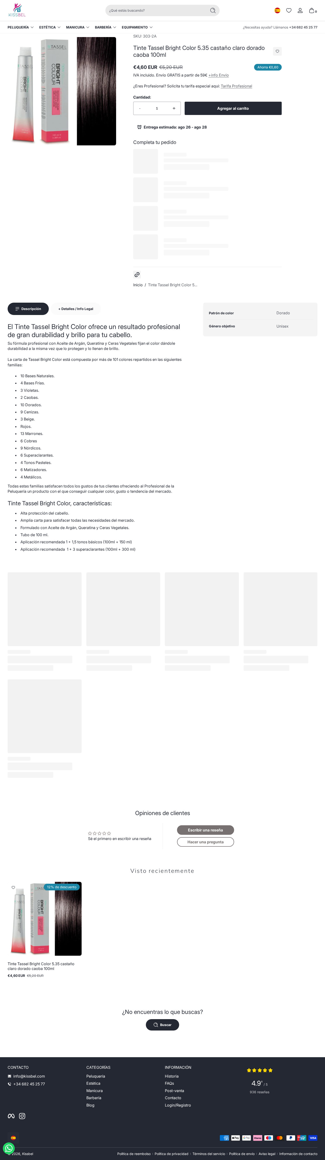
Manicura (75, 27)
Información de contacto (298, 1154)
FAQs (169, 1083)
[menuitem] (123, 1076)
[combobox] (154, 10)
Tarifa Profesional (236, 86)
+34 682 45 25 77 (303, 27)
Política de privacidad (171, 1154)
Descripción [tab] (31, 309)
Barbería (103, 27)
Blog (90, 1105)
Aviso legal (267, 1154)
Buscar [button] (166, 1025)
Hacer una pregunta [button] (205, 842)
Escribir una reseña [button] (205, 830)
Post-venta (174, 1090)
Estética (47, 27)
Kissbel (27, 1154)
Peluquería (18, 27)
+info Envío (218, 75)
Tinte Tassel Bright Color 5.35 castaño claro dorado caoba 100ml (41, 966)
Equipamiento (135, 27)
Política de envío (242, 1154)
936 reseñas (259, 1092)
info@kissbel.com (29, 1076)
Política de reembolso (134, 1154)
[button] (277, 10)
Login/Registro (178, 1105)
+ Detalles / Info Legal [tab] (75, 309)
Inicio (138, 284)
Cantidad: (142, 97)
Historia (172, 1076)
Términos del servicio (208, 1154)
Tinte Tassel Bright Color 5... (172, 284)
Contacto (173, 1097)
